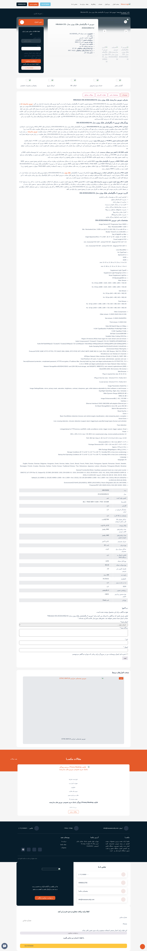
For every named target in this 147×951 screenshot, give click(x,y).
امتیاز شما (124, 622)
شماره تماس (37, 38)
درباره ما (64, 841)
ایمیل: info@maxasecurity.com (112, 828)
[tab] (124, 95)
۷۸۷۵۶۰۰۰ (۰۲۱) (31, 68)
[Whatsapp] (34, 849)
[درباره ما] (69, 841)
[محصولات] (69, 847)
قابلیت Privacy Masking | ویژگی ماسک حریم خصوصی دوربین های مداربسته (73, 802)
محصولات (63, 847)
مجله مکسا (63, 844)
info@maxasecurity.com (86, 899)
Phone (125, 924)
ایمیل (126, 647)
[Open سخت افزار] (111, 4)
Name (39, 45)
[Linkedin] (29, 849)
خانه (128, 12)
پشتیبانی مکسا (83, 891)
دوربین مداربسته (121, 12)
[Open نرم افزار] (103, 4)
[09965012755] (123, 883)
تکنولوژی (73, 787)
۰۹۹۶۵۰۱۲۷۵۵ (68, 828)
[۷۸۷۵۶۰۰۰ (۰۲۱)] (23, 68)
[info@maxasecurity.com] (123, 899)
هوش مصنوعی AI (73, 799)
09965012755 (82, 883)
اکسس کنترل (123, 848)
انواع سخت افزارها (73, 779)
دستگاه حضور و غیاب (112, 848)
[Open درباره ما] (79, 4)
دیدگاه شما (124, 628)
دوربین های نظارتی (73, 791)
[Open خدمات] (97, 4)
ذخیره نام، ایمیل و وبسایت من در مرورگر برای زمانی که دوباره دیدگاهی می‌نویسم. (99, 654)
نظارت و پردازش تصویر (73, 795)
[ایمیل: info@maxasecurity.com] (126, 828)
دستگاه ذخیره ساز (120, 850)
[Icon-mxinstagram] (40, 849)
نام (126, 639)
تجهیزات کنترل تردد (73, 783)
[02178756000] (22, 946)
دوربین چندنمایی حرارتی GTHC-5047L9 (74, 739)
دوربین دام (113, 12)
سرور (128, 850)
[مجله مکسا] (69, 844)
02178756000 (29, 946)
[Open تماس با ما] (70, 4)
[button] (30, 13)
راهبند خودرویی (118, 846)
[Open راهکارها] (90, 4)
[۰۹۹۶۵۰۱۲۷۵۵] (76, 828)
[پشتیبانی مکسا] (123, 891)
